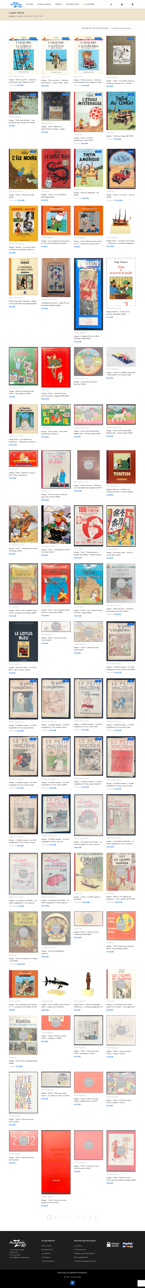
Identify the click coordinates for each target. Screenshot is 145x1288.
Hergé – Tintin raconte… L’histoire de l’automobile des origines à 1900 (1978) (88, 82)
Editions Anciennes (16, 191)
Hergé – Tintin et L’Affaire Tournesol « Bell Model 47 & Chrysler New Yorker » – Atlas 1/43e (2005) (120, 374)
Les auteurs (46, 1257)
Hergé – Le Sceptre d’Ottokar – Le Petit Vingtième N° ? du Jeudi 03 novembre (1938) (23, 902)
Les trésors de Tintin (48, 299)
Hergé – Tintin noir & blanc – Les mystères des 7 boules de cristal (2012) (22, 122)
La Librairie (89, 4)
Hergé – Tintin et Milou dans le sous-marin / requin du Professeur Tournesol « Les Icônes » (55, 1006)
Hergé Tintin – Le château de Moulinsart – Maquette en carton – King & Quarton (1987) (23, 441)
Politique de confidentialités (84, 1253)
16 (89, 1217)
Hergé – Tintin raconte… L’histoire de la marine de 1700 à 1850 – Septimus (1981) (119, 611)
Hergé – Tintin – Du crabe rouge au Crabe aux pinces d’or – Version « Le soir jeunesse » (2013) (120, 83)
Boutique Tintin (72, 4)
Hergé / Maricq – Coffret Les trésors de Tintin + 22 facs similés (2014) (119, 491)
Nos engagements (81, 1257)
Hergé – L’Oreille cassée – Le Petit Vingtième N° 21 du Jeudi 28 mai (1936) (23, 727)
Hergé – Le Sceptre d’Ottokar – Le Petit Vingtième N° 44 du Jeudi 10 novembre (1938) (55, 902)
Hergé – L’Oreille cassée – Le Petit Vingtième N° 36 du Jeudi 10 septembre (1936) (55, 841)
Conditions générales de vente (85, 1261)
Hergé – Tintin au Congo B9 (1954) (120, 136)
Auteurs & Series (44, 4)
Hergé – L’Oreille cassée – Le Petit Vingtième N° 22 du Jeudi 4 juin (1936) (88, 726)
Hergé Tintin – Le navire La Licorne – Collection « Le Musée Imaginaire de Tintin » (120, 243)
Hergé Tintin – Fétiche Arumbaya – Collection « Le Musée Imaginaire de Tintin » (88, 1006)
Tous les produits (48, 1261)
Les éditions (46, 1253)
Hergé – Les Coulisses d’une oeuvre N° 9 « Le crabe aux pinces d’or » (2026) (88, 243)
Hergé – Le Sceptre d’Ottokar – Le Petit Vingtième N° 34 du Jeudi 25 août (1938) (120, 843)
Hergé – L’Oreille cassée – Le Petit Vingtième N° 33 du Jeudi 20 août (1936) (120, 785)
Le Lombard (45, 428)
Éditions (58, 4)
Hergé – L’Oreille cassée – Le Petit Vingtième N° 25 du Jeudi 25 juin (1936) (23, 784)
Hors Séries (13, 76)
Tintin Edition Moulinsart (22, 298)
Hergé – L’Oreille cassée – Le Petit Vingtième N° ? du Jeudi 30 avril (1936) (55, 727)
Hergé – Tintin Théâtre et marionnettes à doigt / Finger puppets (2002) (53, 129)
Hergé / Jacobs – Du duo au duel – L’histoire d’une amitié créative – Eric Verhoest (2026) (22, 249)
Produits (29, 4)
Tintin (11, 298)
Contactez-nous (80, 1250)
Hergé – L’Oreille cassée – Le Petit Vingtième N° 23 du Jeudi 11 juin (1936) (120, 727)
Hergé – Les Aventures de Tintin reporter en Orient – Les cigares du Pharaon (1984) (120, 1006)
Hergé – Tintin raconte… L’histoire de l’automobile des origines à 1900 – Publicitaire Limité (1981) (88, 487)
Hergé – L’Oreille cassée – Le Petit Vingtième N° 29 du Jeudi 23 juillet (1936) (88, 784)
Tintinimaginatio (112, 77)
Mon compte (46, 1246)
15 (84, 1217)
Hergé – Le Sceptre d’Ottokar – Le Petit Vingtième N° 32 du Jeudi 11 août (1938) (88, 844)
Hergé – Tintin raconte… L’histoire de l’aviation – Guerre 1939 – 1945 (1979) (54, 82)
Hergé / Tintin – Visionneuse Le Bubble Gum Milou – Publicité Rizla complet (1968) (87, 554)
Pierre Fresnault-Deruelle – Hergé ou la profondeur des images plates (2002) (23, 303)
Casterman (45, 77)
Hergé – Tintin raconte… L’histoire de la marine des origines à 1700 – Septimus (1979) (22, 82)
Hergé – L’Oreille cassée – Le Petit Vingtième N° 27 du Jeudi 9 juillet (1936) (55, 784)
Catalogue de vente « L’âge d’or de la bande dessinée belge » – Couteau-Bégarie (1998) (55, 305)
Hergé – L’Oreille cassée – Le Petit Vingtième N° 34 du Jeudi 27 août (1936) (23, 842)
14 (78, 1217)
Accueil (11, 16)
